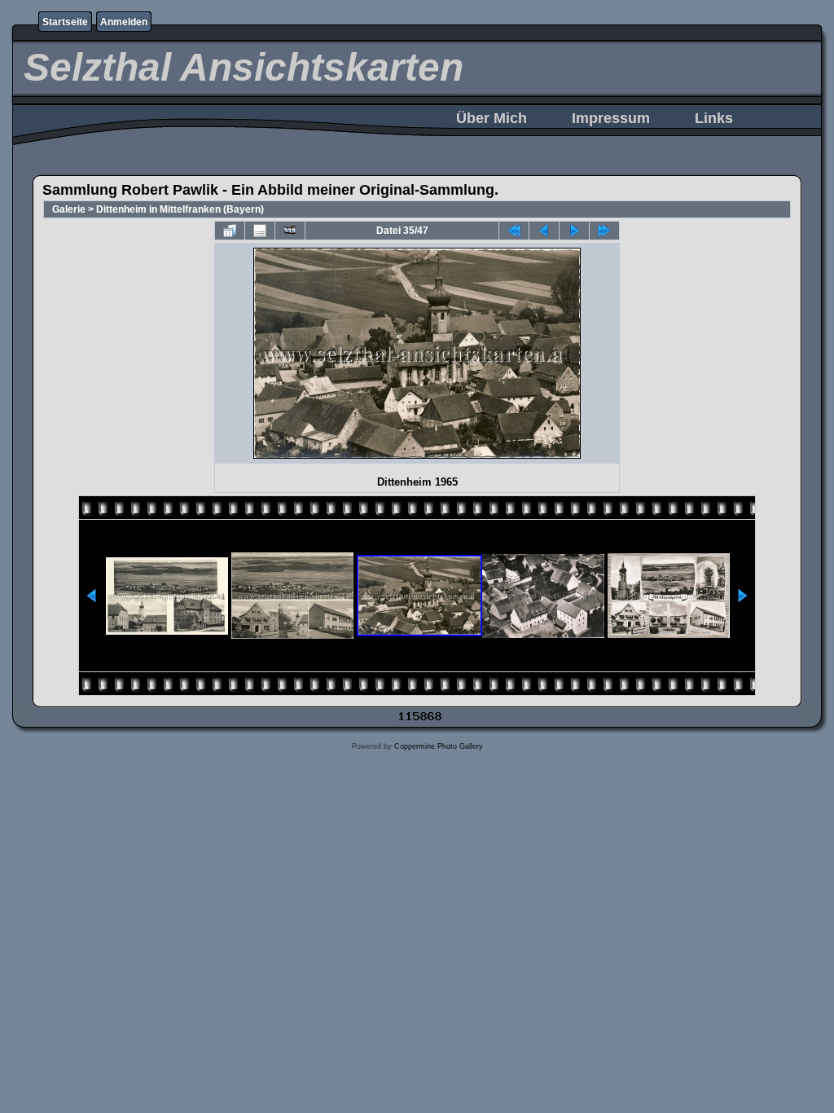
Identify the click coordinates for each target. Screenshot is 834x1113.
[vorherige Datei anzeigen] (544, 231)
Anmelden (123, 22)
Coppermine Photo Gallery (438, 746)
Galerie (69, 209)
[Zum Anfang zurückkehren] (514, 231)
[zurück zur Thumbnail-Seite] (229, 231)
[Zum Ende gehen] (604, 231)
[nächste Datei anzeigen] (574, 231)
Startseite (65, 22)
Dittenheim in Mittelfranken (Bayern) (180, 209)
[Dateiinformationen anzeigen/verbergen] (259, 231)
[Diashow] (290, 231)
